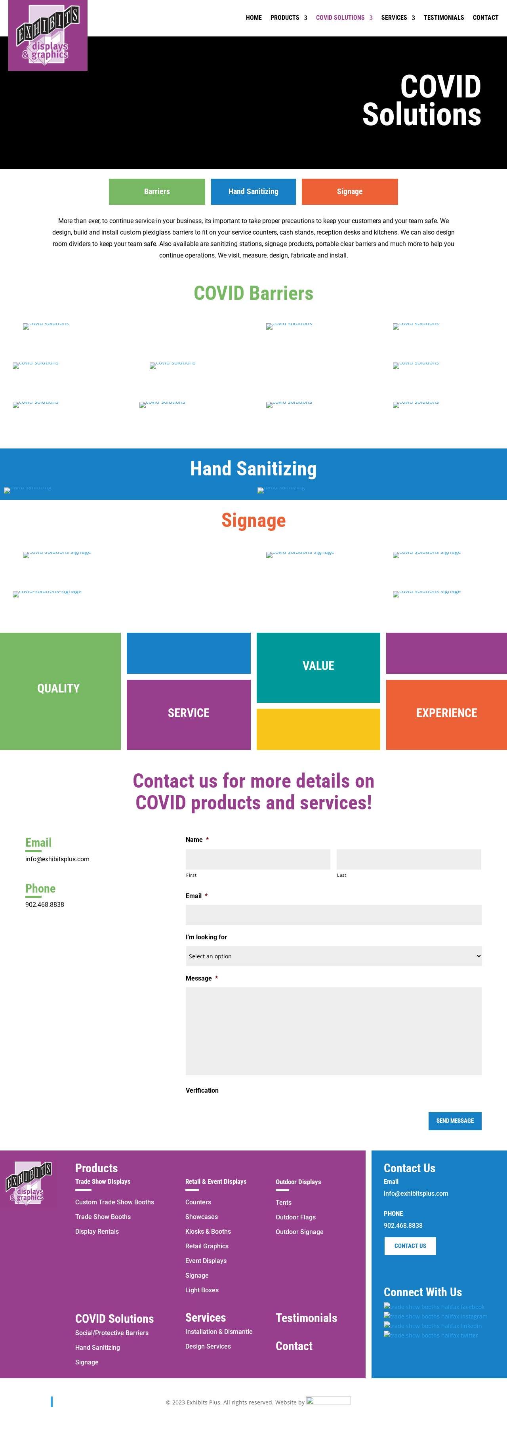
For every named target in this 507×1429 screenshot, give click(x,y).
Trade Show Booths (103, 1217)
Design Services (208, 1346)
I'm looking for (206, 937)
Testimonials (306, 1318)
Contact (294, 1346)
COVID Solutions (114, 1319)
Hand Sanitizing (97, 1347)
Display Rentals (97, 1231)
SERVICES (394, 17)
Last (342, 875)
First (191, 875)
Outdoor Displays (298, 1182)
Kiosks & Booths (208, 1231)
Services (205, 1317)
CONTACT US (410, 1246)
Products (96, 1168)
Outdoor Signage (300, 1232)
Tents (284, 1202)
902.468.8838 (44, 904)
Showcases (201, 1217)
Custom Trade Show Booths (114, 1202)
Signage (87, 1362)
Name (197, 839)
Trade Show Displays (103, 1181)
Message (202, 978)
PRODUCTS (285, 17)
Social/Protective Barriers (112, 1333)
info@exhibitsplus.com (57, 859)
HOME (254, 17)
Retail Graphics (207, 1246)
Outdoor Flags (296, 1217)
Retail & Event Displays (216, 1181)
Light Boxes (202, 1290)
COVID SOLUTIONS (340, 17)
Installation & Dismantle (219, 1332)
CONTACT (486, 17)
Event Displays (206, 1261)
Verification (202, 1090)
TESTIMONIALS (444, 17)
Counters (198, 1202)
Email (197, 896)
